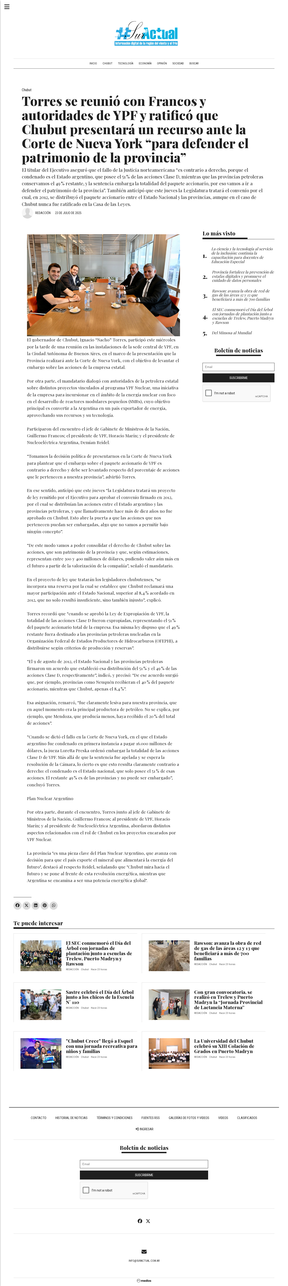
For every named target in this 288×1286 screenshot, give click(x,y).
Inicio (93, 63)
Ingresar (146, 1129)
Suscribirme (239, 378)
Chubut (107, 63)
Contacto (38, 1118)
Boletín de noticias (238, 350)
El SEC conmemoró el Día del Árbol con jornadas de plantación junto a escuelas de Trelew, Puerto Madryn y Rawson (99, 953)
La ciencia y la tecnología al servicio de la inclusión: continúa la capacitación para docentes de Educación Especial (241, 255)
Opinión (162, 63)
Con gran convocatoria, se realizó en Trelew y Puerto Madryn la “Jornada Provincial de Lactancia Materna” (228, 1000)
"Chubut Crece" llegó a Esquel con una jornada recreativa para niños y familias (101, 1046)
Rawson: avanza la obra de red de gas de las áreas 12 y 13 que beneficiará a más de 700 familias (227, 950)
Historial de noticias (71, 1118)
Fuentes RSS (151, 1118)
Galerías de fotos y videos (189, 1118)
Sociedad (178, 63)
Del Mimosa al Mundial (232, 332)
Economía (145, 63)
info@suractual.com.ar (144, 1260)
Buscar (193, 63)
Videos (223, 1118)
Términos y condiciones (115, 1118)
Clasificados (247, 1118)
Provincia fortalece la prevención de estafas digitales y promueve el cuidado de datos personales (243, 276)
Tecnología (125, 63)
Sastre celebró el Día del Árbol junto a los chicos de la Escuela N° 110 (100, 997)
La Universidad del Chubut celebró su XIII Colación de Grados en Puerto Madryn (224, 1046)
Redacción (43, 213)
